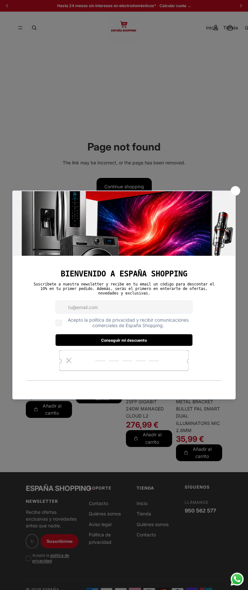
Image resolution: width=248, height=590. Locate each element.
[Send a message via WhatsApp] (237, 579)
